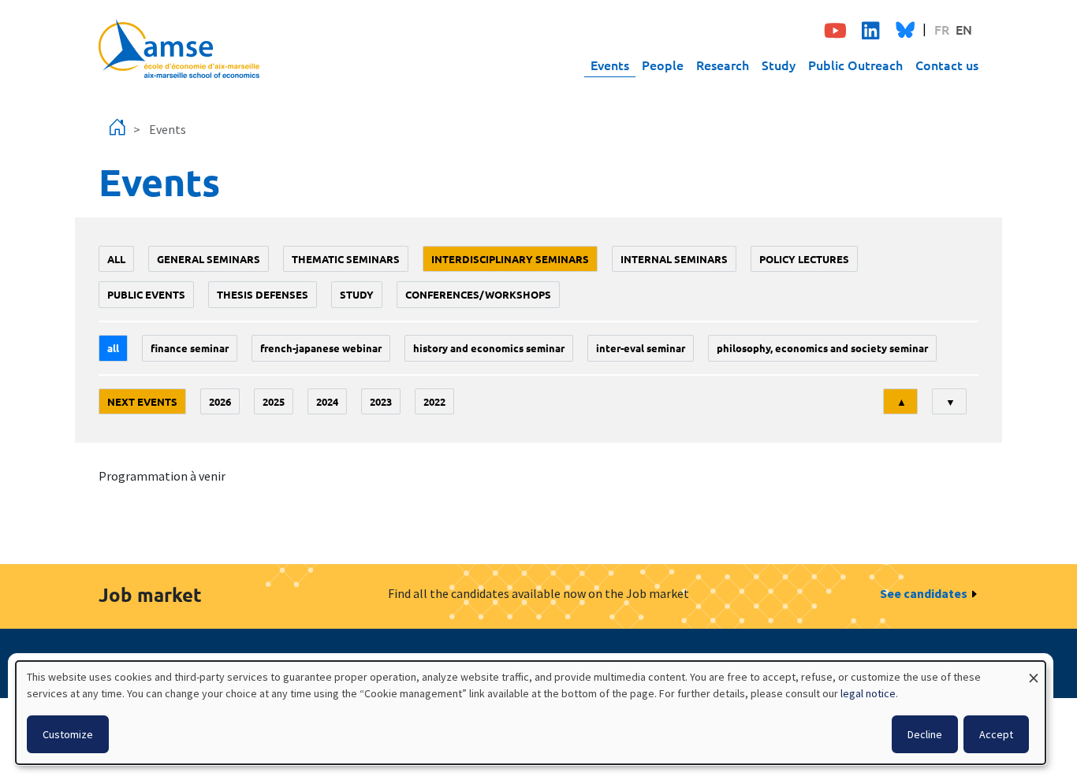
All (116, 259)
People (663, 64)
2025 (274, 401)
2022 (434, 401)
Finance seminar (190, 348)
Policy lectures (804, 259)
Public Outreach (855, 64)
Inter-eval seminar (640, 348)
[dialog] (530, 712)
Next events (142, 401)
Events (610, 64)
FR (941, 29)
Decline (924, 734)
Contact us (946, 64)
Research (722, 64)
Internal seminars (674, 259)
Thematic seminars (346, 259)
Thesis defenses (262, 294)
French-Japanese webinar (321, 348)
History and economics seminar (489, 348)
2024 (327, 401)
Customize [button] (68, 734)
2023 (381, 401)
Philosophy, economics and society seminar (822, 348)
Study (779, 64)
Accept (996, 734)
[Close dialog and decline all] (1033, 671)
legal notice (868, 693)
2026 (220, 401)
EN (964, 29)
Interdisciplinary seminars (510, 259)
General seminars (208, 259)
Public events (146, 294)
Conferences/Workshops (478, 294)
